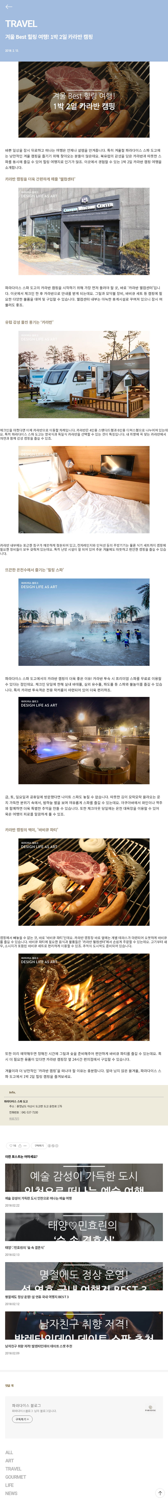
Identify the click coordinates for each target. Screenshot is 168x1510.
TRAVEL (21, 23)
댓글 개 (9, 1385)
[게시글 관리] (25, 1146)
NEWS (11, 1493)
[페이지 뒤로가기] (9, 7)
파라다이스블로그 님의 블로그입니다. (34, 1411)
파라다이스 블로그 (26, 1405)
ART (9, 1461)
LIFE (9, 1485)
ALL (9, 1452)
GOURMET (15, 1477)
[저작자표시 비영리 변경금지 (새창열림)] (52, 1145)
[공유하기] (20, 1146)
